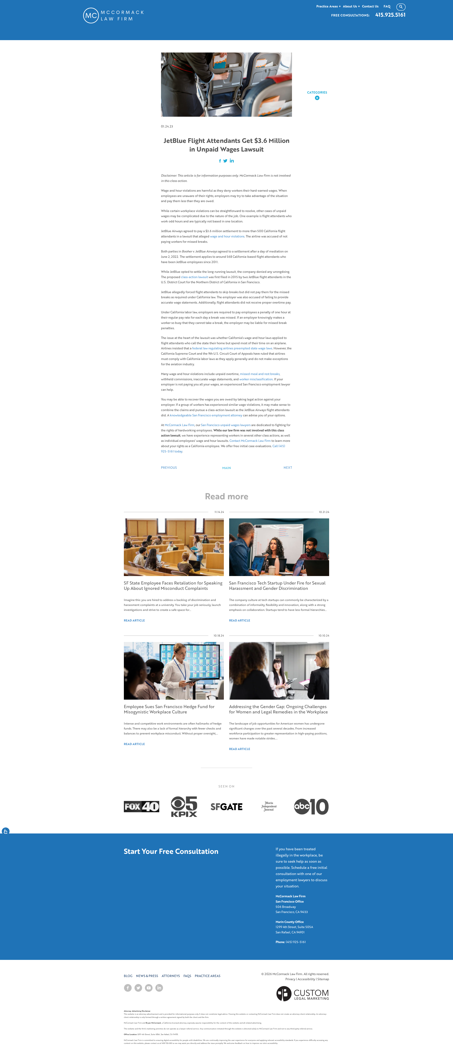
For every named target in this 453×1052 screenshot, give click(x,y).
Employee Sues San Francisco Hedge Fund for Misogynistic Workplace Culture (169, 709)
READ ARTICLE (134, 744)
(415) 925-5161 (296, 942)
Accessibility (306, 979)
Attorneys (171, 976)
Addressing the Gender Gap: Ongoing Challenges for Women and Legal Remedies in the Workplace (278, 709)
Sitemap (323, 979)
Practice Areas (207, 976)
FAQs (187, 976)
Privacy (290, 979)
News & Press (147, 976)
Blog (128, 976)
